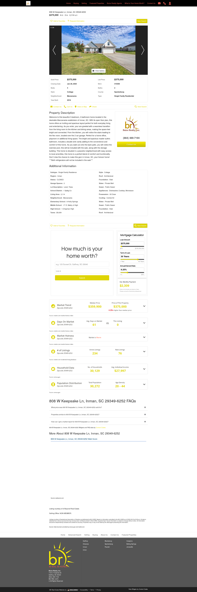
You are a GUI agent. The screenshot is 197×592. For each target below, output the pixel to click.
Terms (92, 590)
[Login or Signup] (170, 3)
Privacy (98, 590)
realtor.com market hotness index (63, 315)
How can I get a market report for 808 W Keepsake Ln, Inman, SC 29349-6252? (79, 421)
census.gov (57, 377)
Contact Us (57, 106)
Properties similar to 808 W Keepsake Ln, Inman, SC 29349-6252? (75, 414)
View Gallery (100, 71)
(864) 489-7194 (131, 138)
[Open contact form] (159, 3)
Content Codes (101, 427)
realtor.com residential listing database (65, 359)
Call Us (69, 106)
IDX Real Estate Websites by (58, 590)
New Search (141, 21)
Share (94, 106)
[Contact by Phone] (164, 3)
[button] (54, 50)
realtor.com (81, 527)
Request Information (77, 21)
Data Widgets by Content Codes (138, 589)
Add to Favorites (59, 21)
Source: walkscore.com (57, 498)
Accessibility (84, 590)
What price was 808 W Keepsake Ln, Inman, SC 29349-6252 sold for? (76, 407)
